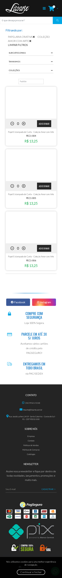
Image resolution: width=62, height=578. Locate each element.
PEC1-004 (31, 135)
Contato (31, 440)
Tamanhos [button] (14, 62)
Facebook (19, 302)
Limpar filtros (18, 44)
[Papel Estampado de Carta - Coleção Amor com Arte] (31, 103)
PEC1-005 (31, 198)
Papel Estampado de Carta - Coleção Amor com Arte (31, 132)
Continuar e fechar (31, 572)
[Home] (17, 8)
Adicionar (44, 123)
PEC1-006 (31, 260)
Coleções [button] (14, 70)
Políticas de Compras (31, 450)
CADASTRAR (47, 489)
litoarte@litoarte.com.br (32, 410)
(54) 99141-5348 (32, 403)
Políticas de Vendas (31, 445)
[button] (52, 8)
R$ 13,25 (31, 141)
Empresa (31, 436)
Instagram (45, 302)
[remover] (35, 36)
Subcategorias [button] (17, 53)
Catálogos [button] (31, 454)
